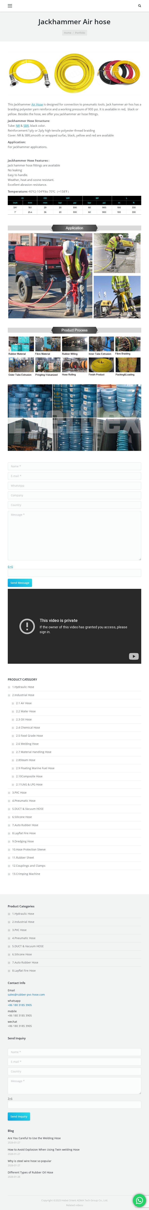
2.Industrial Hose (23, 695)
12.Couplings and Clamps (28, 865)
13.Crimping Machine (26, 874)
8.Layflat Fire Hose (24, 833)
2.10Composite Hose (29, 776)
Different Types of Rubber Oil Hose (30, 1172)
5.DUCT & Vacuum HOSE (28, 809)
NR (18, 126)
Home (67, 32)
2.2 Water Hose (26, 711)
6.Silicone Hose (22, 817)
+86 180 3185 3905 (20, 1005)
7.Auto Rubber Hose (25, 825)
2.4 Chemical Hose (28, 727)
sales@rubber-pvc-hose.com (26, 994)
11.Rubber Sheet (23, 857)
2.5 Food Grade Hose (29, 735)
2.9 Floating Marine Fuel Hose (35, 768)
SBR (26, 126)
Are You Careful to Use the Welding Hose (34, 1138)
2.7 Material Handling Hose (33, 752)
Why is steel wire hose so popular (29, 1161)
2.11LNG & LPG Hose (29, 784)
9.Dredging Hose (23, 841)
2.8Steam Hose (25, 760)
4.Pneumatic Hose (24, 800)
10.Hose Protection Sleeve (29, 849)
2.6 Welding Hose (27, 744)
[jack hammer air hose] (119, 73)
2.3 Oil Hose (24, 719)
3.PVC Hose (19, 792)
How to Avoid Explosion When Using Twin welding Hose (44, 1149)
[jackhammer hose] (74, 73)
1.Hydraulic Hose (23, 687)
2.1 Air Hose (24, 703)
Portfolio (80, 32)
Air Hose (37, 104)
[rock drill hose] (30, 73)
